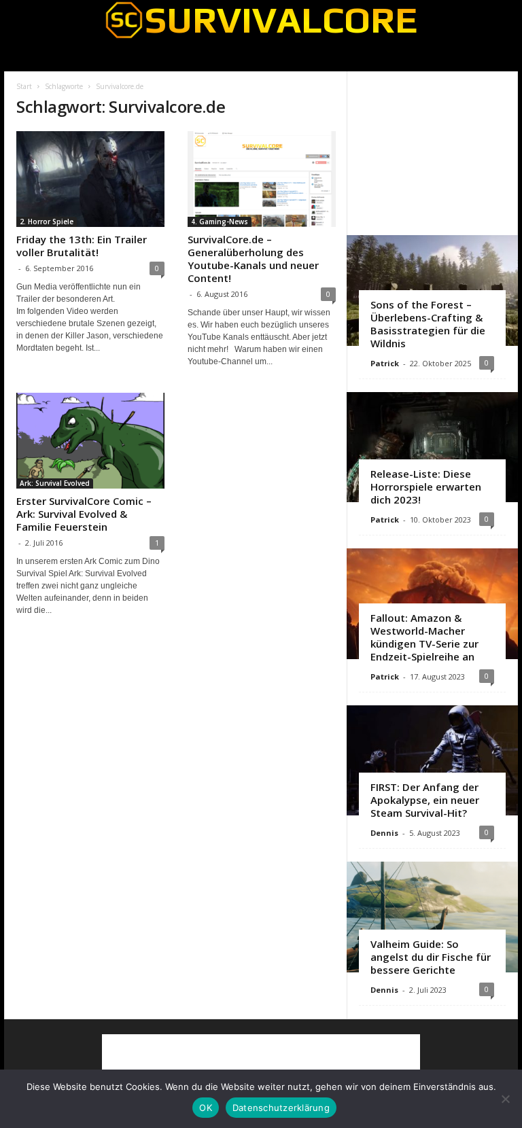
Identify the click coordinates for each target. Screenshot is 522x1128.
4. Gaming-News (219, 221)
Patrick (384, 363)
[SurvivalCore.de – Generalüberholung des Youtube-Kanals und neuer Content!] (262, 179)
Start (24, 86)
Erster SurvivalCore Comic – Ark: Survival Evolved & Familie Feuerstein (84, 513)
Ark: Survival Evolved (55, 483)
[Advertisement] (433, 153)
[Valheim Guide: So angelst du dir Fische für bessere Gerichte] (432, 917)
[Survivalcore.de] (261, 20)
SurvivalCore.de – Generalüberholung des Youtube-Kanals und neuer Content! (253, 258)
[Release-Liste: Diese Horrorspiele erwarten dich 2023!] (432, 447)
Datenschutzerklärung (281, 1107)
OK (205, 1107)
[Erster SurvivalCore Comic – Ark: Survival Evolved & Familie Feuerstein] (90, 441)
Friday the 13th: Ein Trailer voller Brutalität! (81, 245)
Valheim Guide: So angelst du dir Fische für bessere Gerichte (430, 956)
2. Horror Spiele (46, 221)
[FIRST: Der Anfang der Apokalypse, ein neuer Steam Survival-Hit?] (432, 760)
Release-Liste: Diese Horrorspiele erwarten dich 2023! (425, 486)
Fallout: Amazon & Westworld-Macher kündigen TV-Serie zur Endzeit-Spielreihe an (424, 637)
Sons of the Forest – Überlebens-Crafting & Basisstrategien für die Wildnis (427, 324)
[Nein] (505, 1099)
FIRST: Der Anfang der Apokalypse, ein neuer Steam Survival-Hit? (424, 799)
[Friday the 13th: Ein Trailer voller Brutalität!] (90, 179)
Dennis (384, 833)
